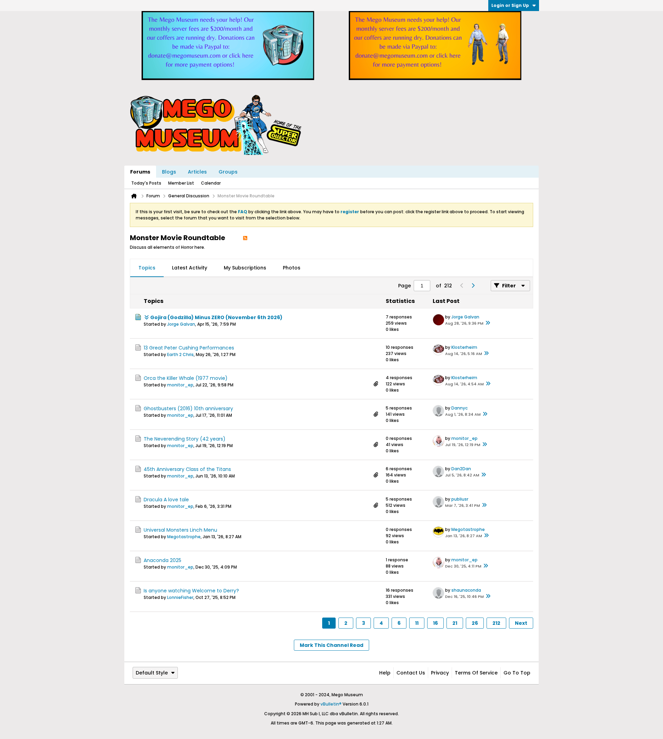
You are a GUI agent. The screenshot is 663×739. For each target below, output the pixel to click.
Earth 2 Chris (180, 354)
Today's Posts (146, 183)
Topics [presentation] (146, 267)
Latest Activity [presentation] (189, 267)
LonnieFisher (180, 597)
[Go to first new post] (146, 317)
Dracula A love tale (166, 499)
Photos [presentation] (291, 267)
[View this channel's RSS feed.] (245, 238)
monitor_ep (180, 385)
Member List (181, 183)
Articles (197, 171)
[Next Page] (473, 285)
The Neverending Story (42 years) (184, 438)
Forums (140, 171)
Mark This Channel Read (331, 645)
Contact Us (410, 672)
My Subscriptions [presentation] (245, 267)
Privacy (440, 672)
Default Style (152, 672)
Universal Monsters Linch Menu (180, 529)
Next (521, 623)
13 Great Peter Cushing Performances (189, 347)
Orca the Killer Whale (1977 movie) (186, 378)
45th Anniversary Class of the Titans (187, 469)
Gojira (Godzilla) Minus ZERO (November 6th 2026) (216, 317)
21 (454, 623)
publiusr (459, 499)
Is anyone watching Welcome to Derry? (191, 590)
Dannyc (459, 408)
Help (385, 672)
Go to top (516, 672)
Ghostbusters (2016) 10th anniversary (188, 408)
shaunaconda (466, 590)
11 (417, 623)
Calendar (211, 183)
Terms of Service (476, 672)
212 (496, 623)
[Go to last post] (487, 323)
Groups (228, 171)
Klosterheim (464, 347)
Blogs (169, 171)
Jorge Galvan (181, 324)
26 (475, 623)
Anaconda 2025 (162, 560)
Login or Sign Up (510, 5)
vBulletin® (331, 704)
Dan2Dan (461, 469)
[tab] (147, 268)
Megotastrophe (184, 537)
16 (435, 623)
